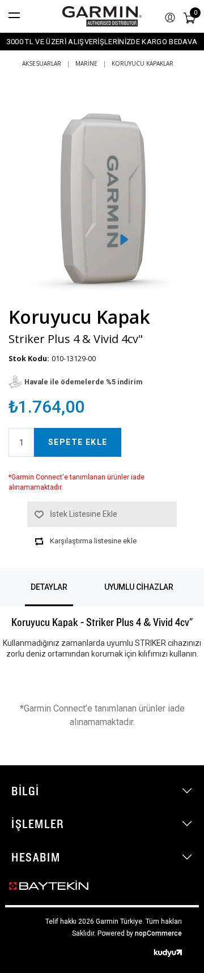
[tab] (49, 587)
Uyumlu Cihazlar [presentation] (138, 586)
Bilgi (25, 790)
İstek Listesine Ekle (83, 513)
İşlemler (37, 823)
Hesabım (35, 857)
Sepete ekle (77, 442)
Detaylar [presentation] (49, 586)
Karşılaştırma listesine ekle (93, 541)
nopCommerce (158, 933)
